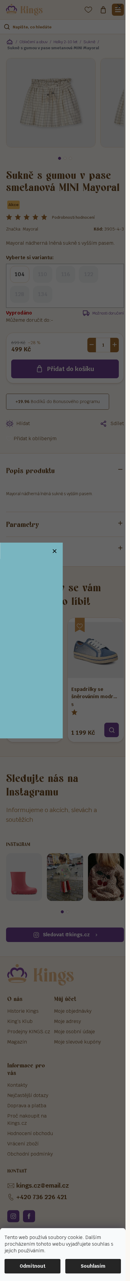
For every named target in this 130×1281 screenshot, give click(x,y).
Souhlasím (93, 1266)
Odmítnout (32, 1266)
